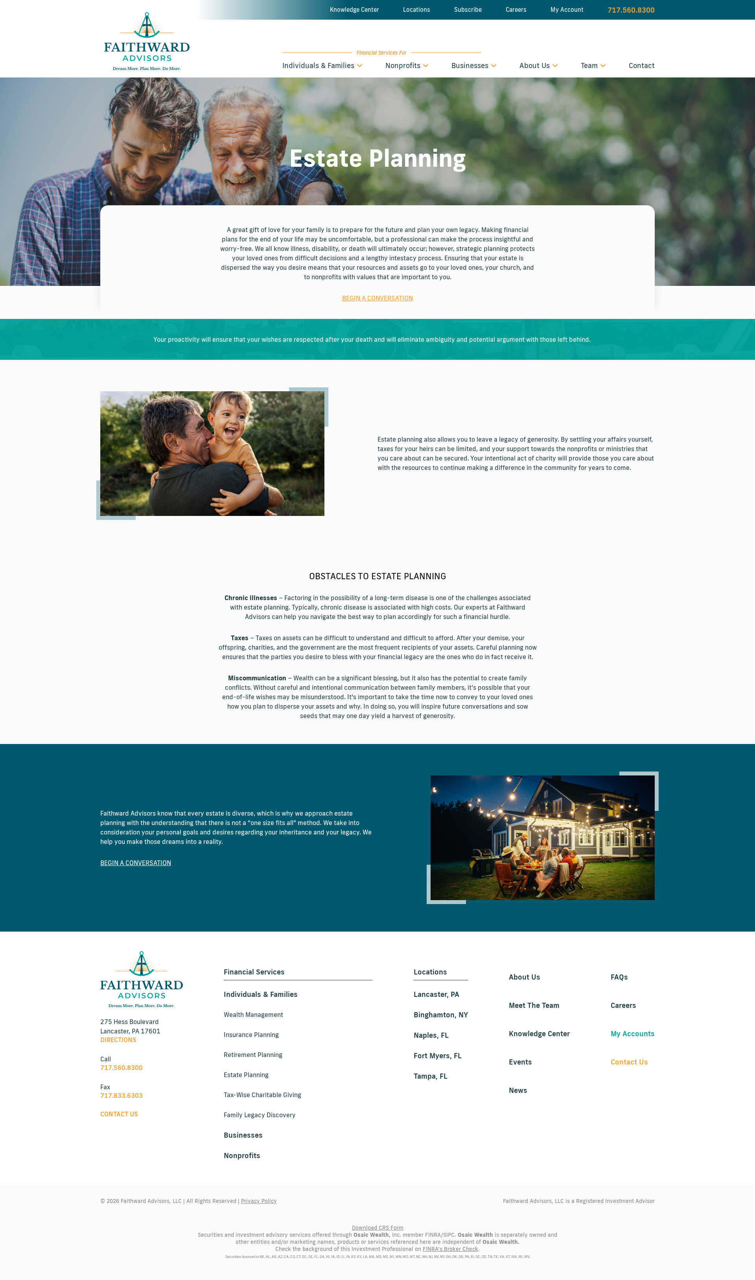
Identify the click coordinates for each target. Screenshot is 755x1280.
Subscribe (468, 9)
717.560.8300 (631, 10)
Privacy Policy (259, 1200)
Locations (416, 9)
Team (590, 65)
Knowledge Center (354, 9)
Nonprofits (403, 65)
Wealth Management (253, 1014)
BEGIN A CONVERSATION (377, 298)
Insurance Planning (251, 1035)
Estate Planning (246, 1075)
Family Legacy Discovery (260, 1115)
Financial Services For (382, 53)
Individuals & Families (319, 65)
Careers (516, 9)
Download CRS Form (377, 1227)
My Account (567, 9)
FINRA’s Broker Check (450, 1248)
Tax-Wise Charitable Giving (262, 1095)
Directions (118, 1040)
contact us (119, 1114)
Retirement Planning (253, 1055)
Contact (642, 65)
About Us (535, 65)
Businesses (470, 65)
